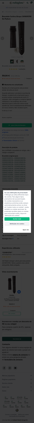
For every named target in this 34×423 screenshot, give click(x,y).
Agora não (26, 230)
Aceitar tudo (17, 219)
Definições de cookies (17, 224)
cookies (9, 197)
